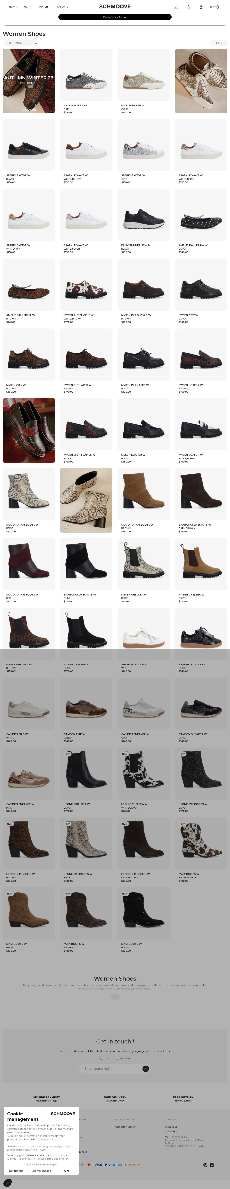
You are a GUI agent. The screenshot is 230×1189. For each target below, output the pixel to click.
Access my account (125, 1126)
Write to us (171, 1126)
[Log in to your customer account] (201, 7)
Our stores (171, 1131)
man (108, 1058)
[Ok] (188, 7)
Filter (218, 43)
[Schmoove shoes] (114, 6)
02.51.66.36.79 (179, 1137)
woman (125, 1058)
